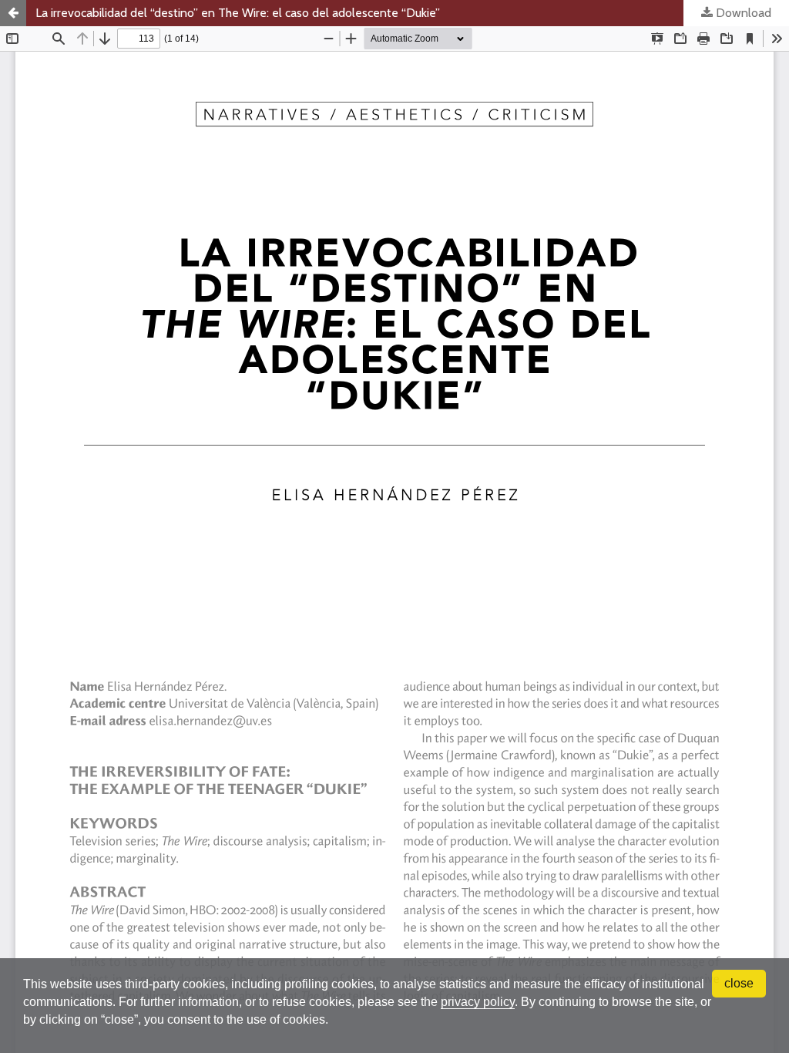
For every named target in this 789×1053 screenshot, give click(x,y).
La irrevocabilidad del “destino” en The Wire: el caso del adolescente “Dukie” (237, 12)
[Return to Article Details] (13, 13)
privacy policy (478, 1001)
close (739, 983)
